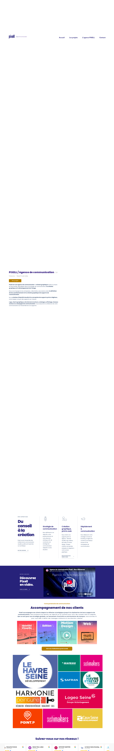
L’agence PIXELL (88, 37)
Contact (102, 37)
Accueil (62, 37)
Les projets (73, 37)
